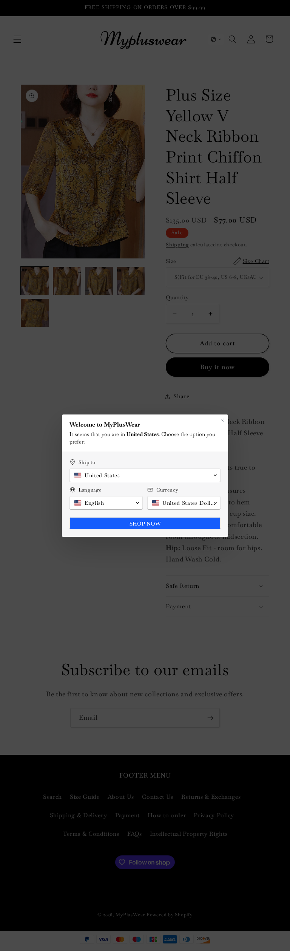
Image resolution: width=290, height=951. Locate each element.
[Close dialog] (222, 420)
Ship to (87, 462)
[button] (145, 475)
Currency (167, 490)
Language (90, 490)
